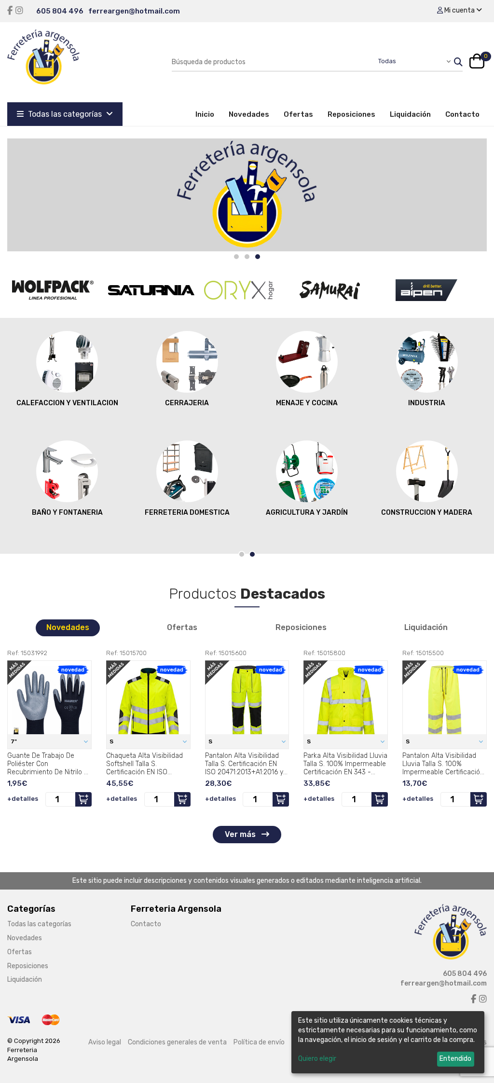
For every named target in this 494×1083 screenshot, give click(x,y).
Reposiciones (351, 114)
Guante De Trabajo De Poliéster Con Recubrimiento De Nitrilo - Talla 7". (47, 764)
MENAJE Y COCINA (307, 403)
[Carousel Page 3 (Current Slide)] (257, 256)
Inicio (208, 114)
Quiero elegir (317, 1059)
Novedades (249, 114)
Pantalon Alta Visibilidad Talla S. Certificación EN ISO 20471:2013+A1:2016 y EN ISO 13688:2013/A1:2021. (246, 764)
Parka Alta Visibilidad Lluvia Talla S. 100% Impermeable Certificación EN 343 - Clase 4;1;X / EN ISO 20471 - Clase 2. (345, 764)
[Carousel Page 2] (247, 256)
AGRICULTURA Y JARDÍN (307, 512)
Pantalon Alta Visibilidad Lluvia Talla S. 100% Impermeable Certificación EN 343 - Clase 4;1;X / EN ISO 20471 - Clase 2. (443, 764)
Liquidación (410, 114)
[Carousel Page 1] (236, 256)
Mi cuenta (459, 10)
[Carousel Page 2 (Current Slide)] (252, 554)
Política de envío (259, 1042)
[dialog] (387, 1042)
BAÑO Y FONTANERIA (67, 512)
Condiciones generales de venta (177, 1042)
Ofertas (298, 114)
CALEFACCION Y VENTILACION (67, 403)
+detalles (22, 798)
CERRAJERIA (187, 403)
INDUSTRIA (426, 403)
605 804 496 (59, 11)
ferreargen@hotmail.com (134, 11)
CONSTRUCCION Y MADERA (426, 512)
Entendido (455, 1059)
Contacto (462, 114)
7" (14, 741)
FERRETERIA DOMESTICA (187, 512)
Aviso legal (104, 1042)
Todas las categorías (65, 114)
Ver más (241, 834)
